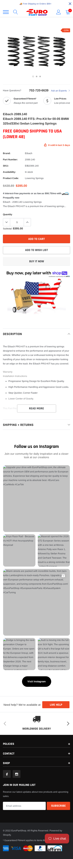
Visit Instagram (36, 681)
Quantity (7, 214)
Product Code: (11, 178)
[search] (15, 12)
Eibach (28, 153)
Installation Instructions (15, 376)
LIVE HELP (56, 705)
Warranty (7, 371)
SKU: (6, 165)
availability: (9, 172)
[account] (58, 12)
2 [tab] (36, 76)
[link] (7, 774)
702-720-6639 (38, 90)
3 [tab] (40, 76)
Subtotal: (7, 228)
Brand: (7, 153)
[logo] (37, 12)
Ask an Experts (59, 90)
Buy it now (36, 261)
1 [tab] (33, 76)
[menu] (6, 12)
